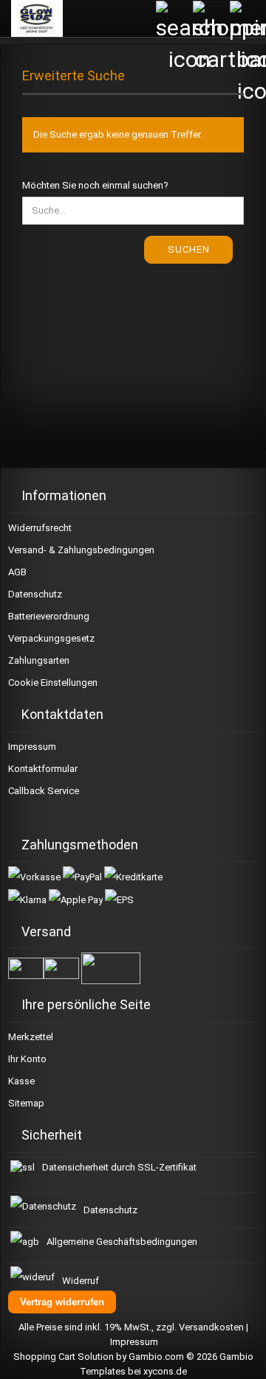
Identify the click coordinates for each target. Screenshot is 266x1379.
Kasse (21, 1081)
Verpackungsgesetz (51, 638)
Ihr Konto (27, 1058)
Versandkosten (211, 1327)
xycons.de (165, 1371)
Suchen (189, 249)
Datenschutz (35, 594)
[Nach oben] (236, 1357)
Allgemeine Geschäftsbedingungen (122, 1241)
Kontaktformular (43, 768)
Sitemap (26, 1103)
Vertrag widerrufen (62, 1302)
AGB (17, 572)
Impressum (32, 746)
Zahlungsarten (38, 660)
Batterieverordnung (48, 616)
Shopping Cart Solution (63, 1356)
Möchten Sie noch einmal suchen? (95, 185)
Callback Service (43, 790)
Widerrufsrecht (40, 527)
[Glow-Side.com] (31, 18)
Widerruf (80, 1280)
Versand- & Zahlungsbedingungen (81, 549)
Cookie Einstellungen (53, 682)
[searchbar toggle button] (173, 18)
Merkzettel (30, 1036)
